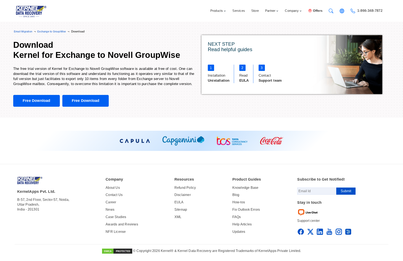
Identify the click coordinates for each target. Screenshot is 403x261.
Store (255, 10)
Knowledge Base (245, 187)
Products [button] (216, 10)
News (110, 209)
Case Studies (116, 217)
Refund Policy (185, 187)
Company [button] (291, 10)
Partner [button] (270, 10)
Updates (238, 231)
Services (238, 10)
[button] (331, 11)
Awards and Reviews (122, 224)
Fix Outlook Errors (246, 209)
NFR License (116, 231)
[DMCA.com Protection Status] (117, 251)
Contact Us (114, 195)
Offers (317, 10)
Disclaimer (182, 195)
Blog (235, 195)
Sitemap (180, 209)
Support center (308, 220)
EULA (179, 202)
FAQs (236, 217)
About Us (113, 187)
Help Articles (242, 224)
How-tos (238, 202)
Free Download (36, 101)
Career (111, 202)
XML (178, 217)
